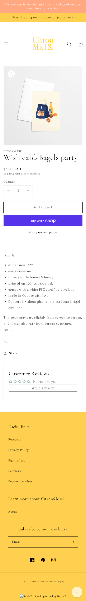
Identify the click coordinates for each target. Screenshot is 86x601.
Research (14, 439)
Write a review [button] (43, 388)
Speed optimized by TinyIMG (50, 596)
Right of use (16, 460)
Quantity (9, 181)
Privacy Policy (18, 450)
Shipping (9, 173)
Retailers (14, 471)
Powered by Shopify (54, 582)
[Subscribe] (72, 542)
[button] (6, 44)
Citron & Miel (37, 582)
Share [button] (13, 353)
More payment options (43, 232)
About (12, 511)
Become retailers (20, 481)
